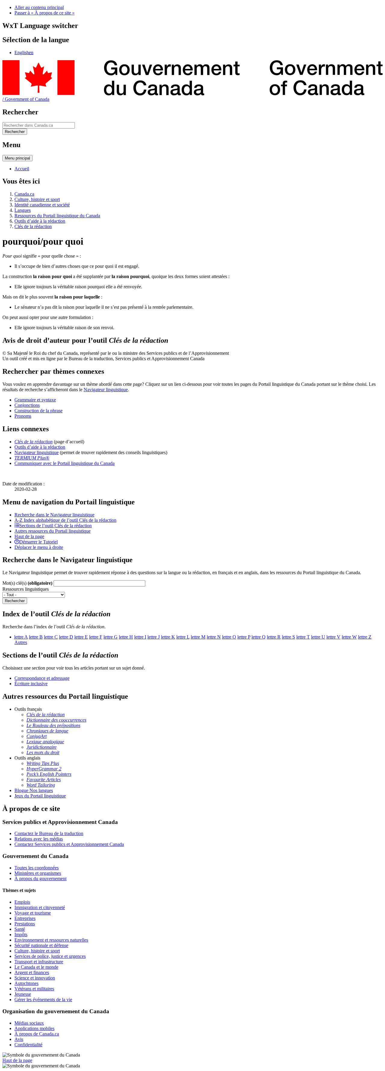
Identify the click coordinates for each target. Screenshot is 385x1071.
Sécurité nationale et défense (41, 945)
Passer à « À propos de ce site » (44, 12)
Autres (20, 642)
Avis (18, 1039)
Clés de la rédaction (33, 226)
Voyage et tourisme (32, 912)
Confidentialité (28, 1044)
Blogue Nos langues (33, 790)
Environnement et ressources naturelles (51, 940)
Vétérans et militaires (34, 988)
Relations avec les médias (38, 838)
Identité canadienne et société (42, 204)
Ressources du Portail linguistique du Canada (57, 215)
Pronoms (22, 416)
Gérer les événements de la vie (43, 999)
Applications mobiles (34, 1028)
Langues (22, 210)
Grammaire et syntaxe (35, 399)
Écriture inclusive (31, 683)
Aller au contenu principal (39, 7)
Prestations (24, 923)
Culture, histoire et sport (37, 199)
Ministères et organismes (37, 873)
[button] (54, 514)
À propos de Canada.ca (36, 1033)
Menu (17, 158)
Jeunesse (22, 994)
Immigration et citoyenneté (39, 907)
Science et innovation (34, 977)
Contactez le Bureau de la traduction (48, 833)
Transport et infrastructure (38, 961)
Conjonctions (27, 405)
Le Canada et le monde (36, 967)
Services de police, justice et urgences (50, 956)
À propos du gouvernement (40, 878)
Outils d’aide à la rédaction (39, 221)
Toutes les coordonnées (36, 867)
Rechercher (15, 601)
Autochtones (26, 983)
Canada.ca (24, 194)
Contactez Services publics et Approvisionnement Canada (69, 844)
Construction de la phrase (38, 410)
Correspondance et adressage (41, 678)
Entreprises (24, 918)
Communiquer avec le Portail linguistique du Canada (64, 463)
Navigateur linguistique (106, 389)
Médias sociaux (29, 1023)
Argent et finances (31, 972)
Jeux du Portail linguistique (40, 795)
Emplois (22, 902)
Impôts (20, 934)
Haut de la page (17, 1060)
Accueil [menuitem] (21, 168)
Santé (19, 929)
